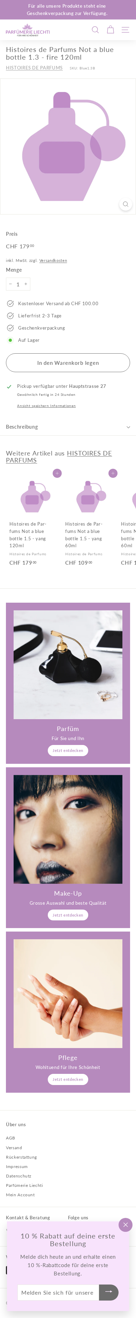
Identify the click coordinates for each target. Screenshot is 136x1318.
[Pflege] (68, 993)
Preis (11, 234)
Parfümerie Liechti (24, 1185)
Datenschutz (18, 1175)
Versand (14, 1147)
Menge (14, 270)
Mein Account (20, 1194)
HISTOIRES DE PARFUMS (34, 67)
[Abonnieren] (109, 1293)
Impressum (17, 1166)
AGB (10, 1137)
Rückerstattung (21, 1157)
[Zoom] (125, 204)
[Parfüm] (68, 664)
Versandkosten (53, 260)
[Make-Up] (68, 829)
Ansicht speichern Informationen (46, 406)
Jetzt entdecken (68, 750)
